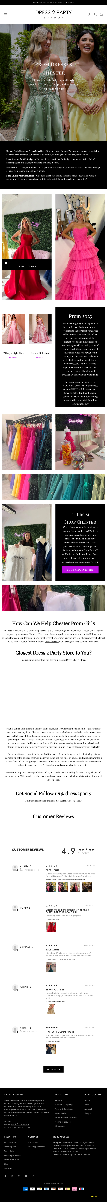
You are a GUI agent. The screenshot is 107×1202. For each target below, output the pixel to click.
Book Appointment (36, 1146)
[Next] (48, 334)
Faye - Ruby (56, 919)
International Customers (66, 1117)
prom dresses (52, 641)
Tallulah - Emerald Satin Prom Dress (63, 959)
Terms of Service (63, 1122)
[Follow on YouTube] (26, 1176)
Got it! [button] (94, 1196)
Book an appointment (31, 659)
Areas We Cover (11, 1159)
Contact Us (33, 1142)
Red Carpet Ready (12, 1155)
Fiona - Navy (56, 1041)
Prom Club (9, 1151)
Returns (58, 1100)
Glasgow (87, 1113)
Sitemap (8, 1168)
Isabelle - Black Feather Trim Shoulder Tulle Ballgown (68, 880)
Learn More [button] (9, 1198)
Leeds (86, 1104)
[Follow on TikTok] (32, 1176)
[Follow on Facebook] (5, 1176)
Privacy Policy (61, 1113)
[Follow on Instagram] (12, 1176)
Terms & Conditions (64, 1109)
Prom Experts (10, 1146)
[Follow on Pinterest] (19, 1176)
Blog (6, 1164)
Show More (86, 876)
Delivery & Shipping (64, 1104)
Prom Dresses (26, 266)
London (87, 1100)
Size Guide (60, 1126)
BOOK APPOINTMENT (80, 569)
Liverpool (88, 1109)
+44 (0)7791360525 (20, 1124)
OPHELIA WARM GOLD (58, 1001)
